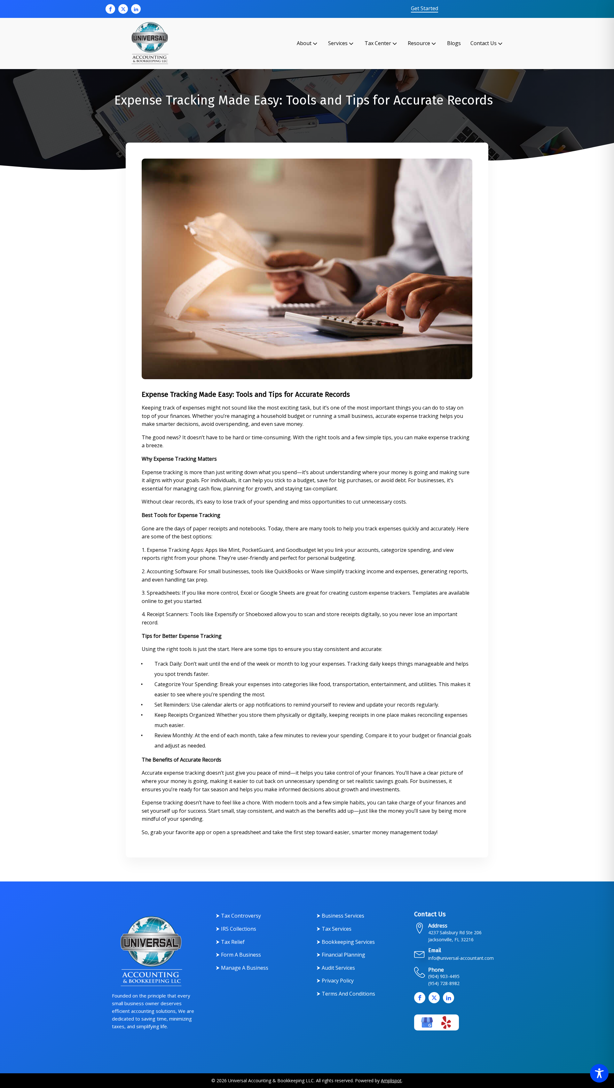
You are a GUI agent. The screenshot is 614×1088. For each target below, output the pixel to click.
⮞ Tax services (334, 928)
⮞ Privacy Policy (335, 980)
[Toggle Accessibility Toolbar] (599, 1073)
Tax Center (378, 43)
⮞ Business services (340, 915)
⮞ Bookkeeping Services (346, 941)
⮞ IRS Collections (236, 928)
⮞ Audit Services (336, 967)
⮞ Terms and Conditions (346, 993)
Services (338, 43)
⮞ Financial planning (341, 954)
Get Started (424, 8)
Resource (419, 43)
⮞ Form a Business (238, 954)
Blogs (454, 43)
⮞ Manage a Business (242, 967)
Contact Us (483, 43)
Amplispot (391, 1080)
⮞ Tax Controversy (238, 915)
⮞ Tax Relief (230, 941)
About (304, 43)
